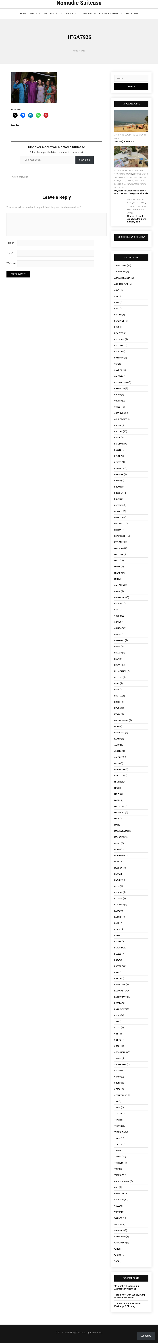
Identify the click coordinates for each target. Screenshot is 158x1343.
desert (118, 462)
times (117, 1138)
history (118, 677)
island (117, 739)
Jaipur (117, 745)
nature (130, 213)
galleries (143, 177)
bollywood (119, 345)
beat (116, 327)
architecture (121, 284)
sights (117, 1040)
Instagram (132, 13)
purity (117, 978)
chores (118, 401)
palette (118, 899)
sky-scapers (120, 1052)
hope (116, 690)
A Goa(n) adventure (124, 141)
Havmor (118, 659)
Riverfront (120, 1009)
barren (118, 315)
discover (137, 174)
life (116, 788)
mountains (128, 184)
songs (117, 1077)
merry (117, 843)
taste (117, 1108)
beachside (141, 199)
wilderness (120, 1243)
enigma (117, 530)
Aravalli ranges (122, 278)
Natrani (118, 874)
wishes (117, 1255)
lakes (136, 181)
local (142, 181)
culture (129, 174)
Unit (116, 1187)
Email (9, 253)
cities (135, 203)
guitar (117, 622)
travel (117, 1157)
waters (117, 138)
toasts (118, 1144)
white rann (120, 1237)
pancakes (119, 905)
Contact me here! (109, 13)
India (116, 727)
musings (118, 868)
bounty (135, 170)
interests (136, 209)
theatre (118, 1126)
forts (117, 567)
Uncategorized (121, 1181)
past (116, 923)
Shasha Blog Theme (73, 1332)
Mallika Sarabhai (122, 831)
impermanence (121, 720)
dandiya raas (120, 444)
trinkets (118, 1163)
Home (23, 13)
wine (116, 1249)
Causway (118, 376)
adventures (119, 135)
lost (116, 819)
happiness (141, 206)
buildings (119, 358)
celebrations (121, 382)
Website (11, 263)
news (117, 886)
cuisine (117, 425)
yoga (116, 1261)
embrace (118, 518)
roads (117, 1015)
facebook (119, 548)
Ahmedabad (120, 272)
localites (119, 806)
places (117, 954)
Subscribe (84, 159)
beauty (128, 135)
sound (117, 1083)
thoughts (119, 1132)
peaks (117, 935)
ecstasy (118, 511)
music (117, 862)
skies (116, 187)
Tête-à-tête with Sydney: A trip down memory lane (137, 219)
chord (117, 395)
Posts (33, 13)
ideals (117, 714)
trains (117, 1151)
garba (117, 591)
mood (143, 209)
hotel (117, 702)
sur (116, 1101)
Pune (116, 972)
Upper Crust (120, 1194)
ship (116, 1034)
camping (118, 370)
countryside (119, 174)
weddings (119, 1230)
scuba (117, 1028)
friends (135, 135)
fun (116, 579)
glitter (118, 610)
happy (116, 181)
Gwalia (117, 634)
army (116, 290)
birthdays (119, 339)
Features (49, 13)
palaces (118, 892)
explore (129, 177)
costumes (119, 413)
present (118, 966)
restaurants (121, 997)
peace (117, 929)
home (117, 683)
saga (116, 1022)
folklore (118, 554)
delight (118, 456)
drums (117, 499)
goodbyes (119, 616)
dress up (118, 493)
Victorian (123, 187)
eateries (144, 174)
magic (117, 825)
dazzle (117, 450)
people (117, 942)
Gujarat (118, 628)
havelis (118, 653)
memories (119, 837)
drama (117, 481)
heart (122, 181)
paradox (118, 911)
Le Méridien (119, 782)
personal (119, 948)
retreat (118, 1003)
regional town (140, 184)
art (116, 296)
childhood (119, 388)
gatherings (120, 597)
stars (117, 1089)
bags (116, 302)
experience (131, 206)
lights (117, 794)
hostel (118, 696)
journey (129, 181)
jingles (118, 751)
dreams (118, 487)
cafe (141, 170)
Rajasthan (119, 985)
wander (118, 1218)
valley (117, 1206)
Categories (86, 13)
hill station (120, 671)
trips (117, 1169)
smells (117, 1058)
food (135, 177)
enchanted (120, 177)
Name (10, 242)
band (116, 309)
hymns (117, 708)
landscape (119, 770)
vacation (143, 135)
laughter (119, 776)
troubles (119, 1175)
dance (117, 438)
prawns (118, 960)
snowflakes (120, 1065)
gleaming (118, 604)
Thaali (117, 1120)
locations (118, 184)
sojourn (118, 1071)
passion (118, 917)
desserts (119, 468)
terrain (118, 1114)
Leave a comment (19, 177)
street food (120, 1095)
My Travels (66, 13)
